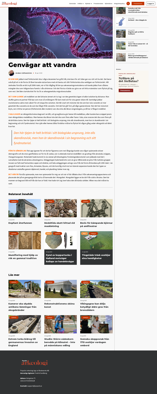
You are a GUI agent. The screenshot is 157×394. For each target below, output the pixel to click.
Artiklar (80, 3)
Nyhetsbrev (108, 3)
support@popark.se (34, 386)
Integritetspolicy (119, 3)
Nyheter (87, 3)
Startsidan (72, 3)
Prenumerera (138, 3)
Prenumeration (98, 3)
